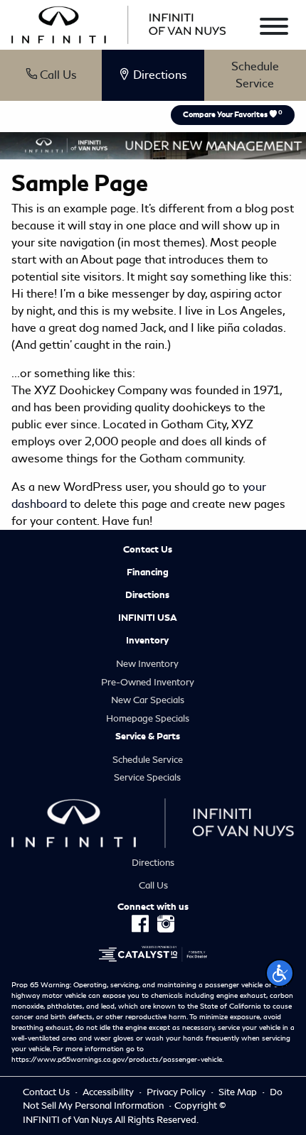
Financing (148, 572)
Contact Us (147, 549)
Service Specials (147, 777)
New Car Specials (147, 700)
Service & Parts (147, 736)
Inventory (147, 640)
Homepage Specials (147, 718)
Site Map (238, 1092)
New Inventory (147, 663)
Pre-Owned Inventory (147, 682)
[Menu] (274, 28)
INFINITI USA (147, 618)
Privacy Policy (177, 1092)
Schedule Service (255, 75)
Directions (147, 595)
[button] (279, 973)
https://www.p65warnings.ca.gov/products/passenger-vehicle (116, 1059)
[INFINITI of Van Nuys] (118, 22)
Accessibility (109, 1092)
